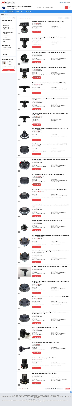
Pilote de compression (7, 39)
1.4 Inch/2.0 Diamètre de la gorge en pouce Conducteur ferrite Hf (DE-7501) (49, 189)
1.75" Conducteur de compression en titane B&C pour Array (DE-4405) (48, 174)
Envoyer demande (37, 31)
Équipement (5, 22)
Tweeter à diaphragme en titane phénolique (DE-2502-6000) (45, 342)
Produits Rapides (53, 395)
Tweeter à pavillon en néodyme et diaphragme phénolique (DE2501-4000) (48, 82)
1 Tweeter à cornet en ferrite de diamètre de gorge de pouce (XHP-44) (48, 21)
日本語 (21, 396)
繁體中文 (17, 396)
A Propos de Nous (19, 11)
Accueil (4, 11)
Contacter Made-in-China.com (44, 395)
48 (27, 388)
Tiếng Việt (69, 396)
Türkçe (65, 396)
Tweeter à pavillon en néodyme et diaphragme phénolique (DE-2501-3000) (49, 67)
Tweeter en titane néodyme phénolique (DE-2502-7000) (44, 327)
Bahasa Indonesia (36, 397)
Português (35, 396)
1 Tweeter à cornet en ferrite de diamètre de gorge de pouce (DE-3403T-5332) (49, 266)
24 (22, 388)
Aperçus (58, 395)
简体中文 (13, 396)
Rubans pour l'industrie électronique (7, 36)
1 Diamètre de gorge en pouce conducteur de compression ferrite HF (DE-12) (49, 144)
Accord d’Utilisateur (27, 395)
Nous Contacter (28, 11)
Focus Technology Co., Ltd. (35, 399)
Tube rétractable (6, 25)
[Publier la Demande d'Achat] (70, 7)
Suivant (66, 388)
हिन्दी (58, 396)
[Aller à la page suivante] (69, 18)
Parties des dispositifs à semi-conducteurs (8, 33)
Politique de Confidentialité (35, 395)
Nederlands (55, 396)
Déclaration (21, 395)
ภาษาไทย (61, 396)
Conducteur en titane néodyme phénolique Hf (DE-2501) (44, 357)
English (9, 396)
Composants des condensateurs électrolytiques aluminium (8, 28)
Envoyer (8, 70)
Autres (4, 41)
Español (28, 396)
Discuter (10, 64)
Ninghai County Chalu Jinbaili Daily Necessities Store (19, 6)
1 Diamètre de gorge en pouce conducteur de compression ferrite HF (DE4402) (50, 159)
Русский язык (44, 396)
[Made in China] (8, 2)
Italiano (39, 396)
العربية (51, 396)
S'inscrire (65, 2)
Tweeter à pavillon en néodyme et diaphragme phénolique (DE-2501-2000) (49, 52)
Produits (11, 11)
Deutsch (31, 396)
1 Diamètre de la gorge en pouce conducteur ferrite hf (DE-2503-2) (47, 220)
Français (24, 396)
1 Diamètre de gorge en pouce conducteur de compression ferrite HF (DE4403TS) (50, 296)
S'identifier (61, 2)
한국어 (48, 396)
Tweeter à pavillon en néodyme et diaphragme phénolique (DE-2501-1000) (49, 37)
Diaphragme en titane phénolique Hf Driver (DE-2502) (44, 373)
